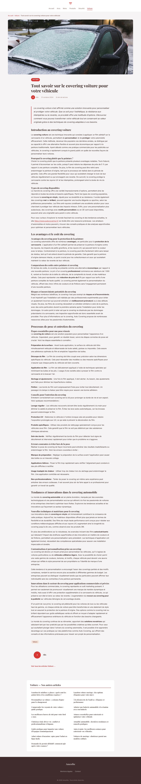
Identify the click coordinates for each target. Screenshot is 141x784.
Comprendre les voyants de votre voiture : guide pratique (47, 708)
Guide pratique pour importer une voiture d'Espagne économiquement (47, 730)
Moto (65, 8)
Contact (78, 771)
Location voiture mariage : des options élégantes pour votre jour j (88, 693)
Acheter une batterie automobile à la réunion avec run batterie (91, 708)
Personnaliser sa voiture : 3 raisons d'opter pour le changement (47, 701)
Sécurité (81, 8)
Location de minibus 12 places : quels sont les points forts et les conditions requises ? (48, 693)
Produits (73, 8)
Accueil (51, 8)
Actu (58, 8)
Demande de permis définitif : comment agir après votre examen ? (48, 745)
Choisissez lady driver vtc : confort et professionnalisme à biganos (45, 723)
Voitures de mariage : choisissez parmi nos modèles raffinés (90, 737)
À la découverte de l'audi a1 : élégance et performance (89, 701)
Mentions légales (66, 771)
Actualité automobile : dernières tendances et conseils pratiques (91, 723)
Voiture (89, 8)
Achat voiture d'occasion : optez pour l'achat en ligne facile (49, 737)
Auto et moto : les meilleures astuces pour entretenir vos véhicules (90, 730)
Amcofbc (70, 764)
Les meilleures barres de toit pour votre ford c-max (48, 715)
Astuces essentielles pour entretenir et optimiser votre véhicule (88, 715)
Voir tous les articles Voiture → (43, 666)
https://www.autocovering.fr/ (46, 221)
